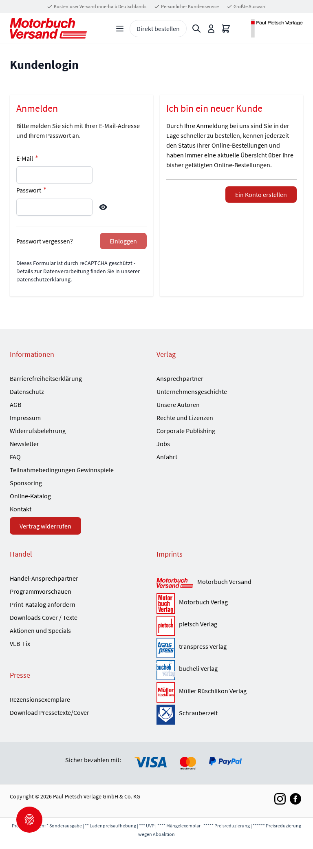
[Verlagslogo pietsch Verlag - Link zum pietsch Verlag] (165, 626)
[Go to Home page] (48, 28)
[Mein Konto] (211, 28)
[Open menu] (120, 28)
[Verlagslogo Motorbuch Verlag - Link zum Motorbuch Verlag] (165, 603)
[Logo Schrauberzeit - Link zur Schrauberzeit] (165, 715)
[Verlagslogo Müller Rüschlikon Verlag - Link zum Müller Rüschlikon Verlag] (165, 692)
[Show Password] (103, 207)
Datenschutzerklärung (43, 279)
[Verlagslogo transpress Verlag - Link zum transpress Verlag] (165, 648)
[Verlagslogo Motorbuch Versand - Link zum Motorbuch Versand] (174, 583)
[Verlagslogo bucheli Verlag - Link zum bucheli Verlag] (165, 670)
